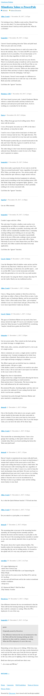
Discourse (12, 693)
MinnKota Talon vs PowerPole (18, 6)
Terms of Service (33, 685)
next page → (5, 673)
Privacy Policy (5, 689)
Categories (10, 685)
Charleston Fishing (7, 2)
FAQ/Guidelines (21, 685)
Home (3, 685)
